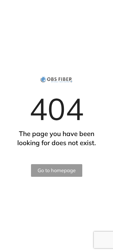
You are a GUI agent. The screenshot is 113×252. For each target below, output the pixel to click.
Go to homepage (57, 170)
